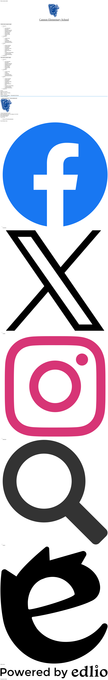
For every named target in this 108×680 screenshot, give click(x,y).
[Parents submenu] (3, 44)
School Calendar (8, 45)
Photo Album (7, 33)
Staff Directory (7, 32)
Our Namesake (7, 28)
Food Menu (7, 47)
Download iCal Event (15, 95)
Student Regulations (8, 54)
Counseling (7, 40)
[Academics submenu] (3, 37)
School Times (7, 46)
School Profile (7, 34)
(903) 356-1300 (6, 115)
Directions (7, 29)
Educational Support (8, 42)
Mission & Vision (8, 31)
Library (6, 39)
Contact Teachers (8, 53)
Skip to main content (4, 0)
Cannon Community (4, 96)
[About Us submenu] (3, 27)
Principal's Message (8, 30)
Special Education (8, 41)
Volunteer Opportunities (9, 52)
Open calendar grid (13, 98)
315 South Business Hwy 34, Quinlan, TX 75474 (9, 114)
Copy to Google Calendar (5, 95)
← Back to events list (5, 98)
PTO (6, 51)
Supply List (7, 49)
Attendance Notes (8, 48)
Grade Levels (7, 38)
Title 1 (6, 35)
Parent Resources (8, 50)
